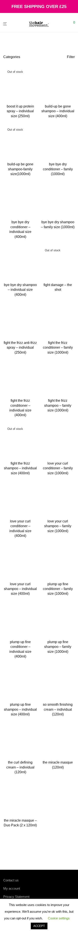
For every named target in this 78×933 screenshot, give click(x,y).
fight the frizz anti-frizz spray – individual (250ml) (20, 347)
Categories (11, 57)
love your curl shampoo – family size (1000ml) (57, 526)
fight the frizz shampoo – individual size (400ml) (20, 468)
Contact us (11, 880)
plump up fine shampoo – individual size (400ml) (20, 709)
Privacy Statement (16, 896)
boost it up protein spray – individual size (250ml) (20, 111)
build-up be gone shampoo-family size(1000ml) (20, 169)
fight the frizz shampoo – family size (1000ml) (57, 405)
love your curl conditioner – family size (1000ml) (58, 468)
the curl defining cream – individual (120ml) (20, 767)
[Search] (67, 24)
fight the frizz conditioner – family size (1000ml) (58, 347)
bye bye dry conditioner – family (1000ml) (58, 169)
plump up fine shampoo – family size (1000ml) (57, 646)
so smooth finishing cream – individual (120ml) (58, 709)
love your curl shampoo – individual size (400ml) (20, 589)
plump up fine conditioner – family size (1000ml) (58, 589)
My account (11, 888)
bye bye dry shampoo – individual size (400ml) (20, 289)
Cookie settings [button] (59, 918)
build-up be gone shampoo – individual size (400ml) (57, 111)
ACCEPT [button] (39, 926)
